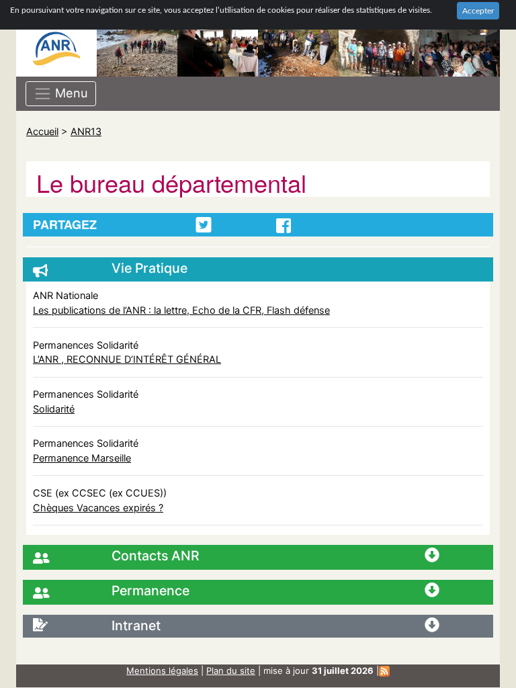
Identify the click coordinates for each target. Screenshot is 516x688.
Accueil (42, 131)
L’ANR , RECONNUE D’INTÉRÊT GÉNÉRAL (127, 359)
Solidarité (54, 409)
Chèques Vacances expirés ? (98, 507)
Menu (70, 92)
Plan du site (230, 670)
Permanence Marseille (82, 458)
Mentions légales (162, 670)
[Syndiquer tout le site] (384, 670)
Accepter (478, 11)
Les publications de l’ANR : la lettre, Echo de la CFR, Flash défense (181, 310)
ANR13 (86, 131)
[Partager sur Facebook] (283, 226)
